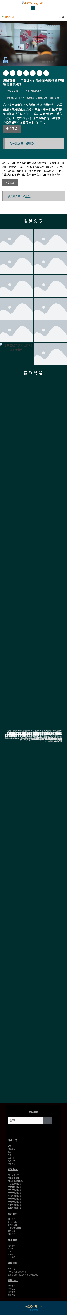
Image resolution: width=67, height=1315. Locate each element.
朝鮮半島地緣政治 (15, 1181)
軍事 (10, 1155)
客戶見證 (33, 373)
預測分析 (13, 1169)
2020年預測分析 (15, 1202)
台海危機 (30, 98)
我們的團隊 (12, 1222)
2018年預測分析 (15, 1208)
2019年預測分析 (15, 1205)
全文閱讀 (11, 128)
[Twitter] (23, 1131)
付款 (10, 1251)
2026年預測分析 (15, 1184)
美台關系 (49, 98)
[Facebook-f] (33, 1131)
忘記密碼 (11, 1257)
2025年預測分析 (15, 1187)
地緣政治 (11, 1149)
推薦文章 (33, 221)
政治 (10, 1146)
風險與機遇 (36, 91)
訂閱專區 (13, 1263)
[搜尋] (47, 1120)
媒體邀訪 (11, 1286)
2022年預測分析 (15, 1196)
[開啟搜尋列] (47, 16)
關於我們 (13, 1213)
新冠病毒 (40, 98)
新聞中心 (13, 1280)
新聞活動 (11, 1295)
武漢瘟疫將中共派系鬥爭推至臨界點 (23, 1275)
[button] (33, 8)
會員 (27, 91)
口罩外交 (20, 98)
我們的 (10, 1225)
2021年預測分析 (15, 1199)
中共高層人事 (13, 1175)
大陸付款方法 (13, 1254)
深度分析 (11, 1158)
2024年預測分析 (15, 1190)
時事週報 (11, 1164)
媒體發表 (11, 1289)
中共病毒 (11, 98)
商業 (10, 1152)
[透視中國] (8, 16)
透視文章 (13, 1140)
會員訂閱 (11, 1268)
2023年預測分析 (15, 1193)
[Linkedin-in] (43, 1131)
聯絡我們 (11, 1234)
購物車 (10, 1248)
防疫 (57, 98)
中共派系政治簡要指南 (17, 1272)
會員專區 (13, 1239)
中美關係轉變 (13, 1178)
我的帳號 (11, 1245)
